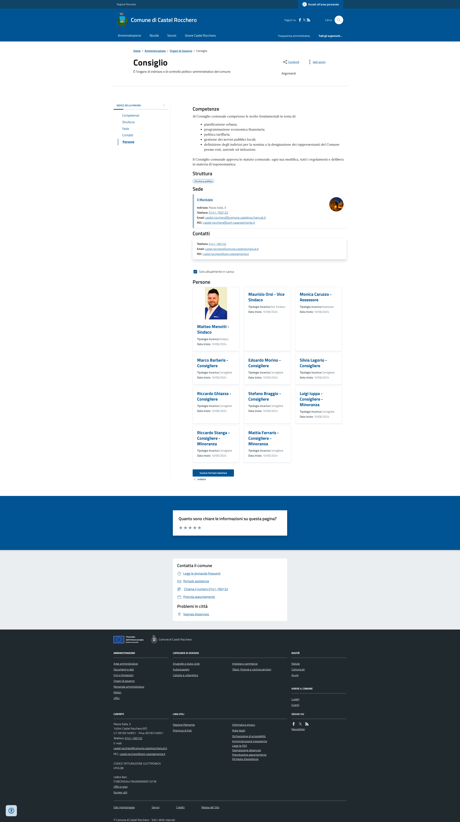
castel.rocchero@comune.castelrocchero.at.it (235, 217)
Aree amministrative (126, 663)
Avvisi (294, 675)
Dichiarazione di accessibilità (249, 736)
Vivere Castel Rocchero (200, 35)
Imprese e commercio (244, 663)
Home (137, 51)
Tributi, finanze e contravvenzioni (251, 669)
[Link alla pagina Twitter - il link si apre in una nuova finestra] (304, 20)
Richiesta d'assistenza (245, 759)
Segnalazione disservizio (246, 750)
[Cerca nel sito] (337, 20)
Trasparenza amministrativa (294, 36)
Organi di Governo (181, 51)
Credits (180, 807)
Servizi (171, 35)
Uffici (116, 698)
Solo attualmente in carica (216, 271)
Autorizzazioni (181, 669)
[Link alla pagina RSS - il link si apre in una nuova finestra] (308, 20)
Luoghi (295, 699)
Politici (117, 692)
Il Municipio (205, 199)
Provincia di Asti (182, 730)
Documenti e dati (124, 669)
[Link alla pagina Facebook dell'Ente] (293, 724)
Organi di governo (124, 681)
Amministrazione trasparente (249, 741)
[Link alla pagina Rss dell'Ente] (307, 724)
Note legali (238, 730)
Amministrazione (129, 35)
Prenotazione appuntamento (249, 755)
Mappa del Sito (210, 807)
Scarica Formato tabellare (213, 473)
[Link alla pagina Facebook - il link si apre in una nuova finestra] (300, 20)
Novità (154, 35)
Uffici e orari (121, 786)
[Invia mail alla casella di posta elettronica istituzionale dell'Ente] (140, 748)
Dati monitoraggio (124, 807)
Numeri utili (120, 792)
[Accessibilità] (11, 811)
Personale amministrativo (129, 686)
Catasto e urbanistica (185, 675)
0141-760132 (218, 212)
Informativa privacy (243, 725)
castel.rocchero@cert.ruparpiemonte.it (229, 222)
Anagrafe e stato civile (186, 663)
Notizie (295, 663)
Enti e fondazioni (124, 675)
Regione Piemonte (126, 4)
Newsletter (298, 729)
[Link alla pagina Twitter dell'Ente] (300, 724)
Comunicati (298, 669)
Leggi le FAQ (239, 746)
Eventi (295, 705)
